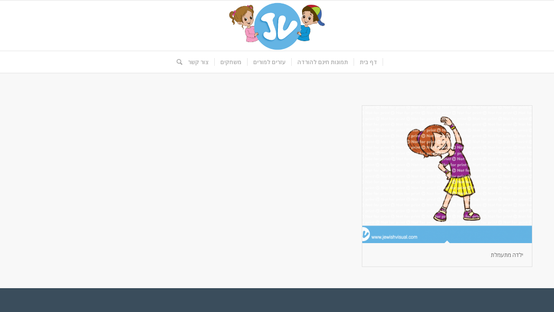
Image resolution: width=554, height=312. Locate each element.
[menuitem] (368, 62)
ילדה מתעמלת (507, 255)
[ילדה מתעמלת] (447, 174)
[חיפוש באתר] (176, 62)
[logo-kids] (277, 25)
